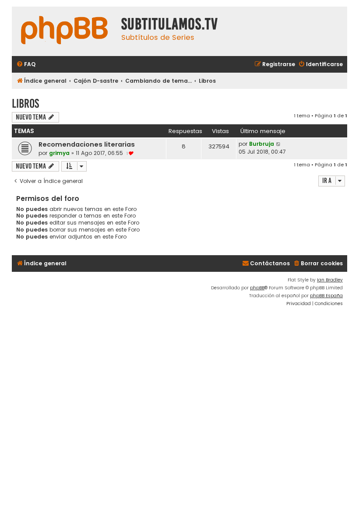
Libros (25, 103)
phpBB (257, 288)
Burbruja (261, 144)
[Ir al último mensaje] (279, 144)
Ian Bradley (330, 280)
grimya (59, 153)
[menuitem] (25, 64)
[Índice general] (64, 31)
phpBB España (326, 295)
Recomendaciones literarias (87, 144)
